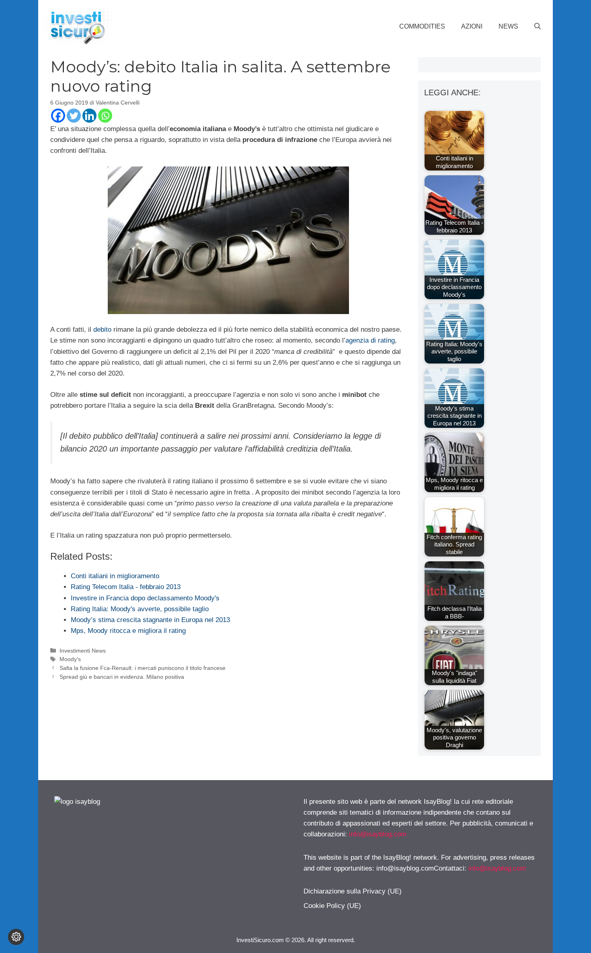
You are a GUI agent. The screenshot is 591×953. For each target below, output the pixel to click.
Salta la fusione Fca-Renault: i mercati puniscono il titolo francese (143, 668)
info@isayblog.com (377, 834)
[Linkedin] (89, 116)
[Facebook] (58, 116)
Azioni (471, 26)
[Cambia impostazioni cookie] (16, 937)
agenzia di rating (370, 340)
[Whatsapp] (105, 116)
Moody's (70, 659)
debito (102, 329)
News (508, 26)
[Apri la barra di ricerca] (537, 26)
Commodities (422, 26)
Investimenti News (83, 650)
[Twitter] (74, 116)
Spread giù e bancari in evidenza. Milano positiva (122, 677)
